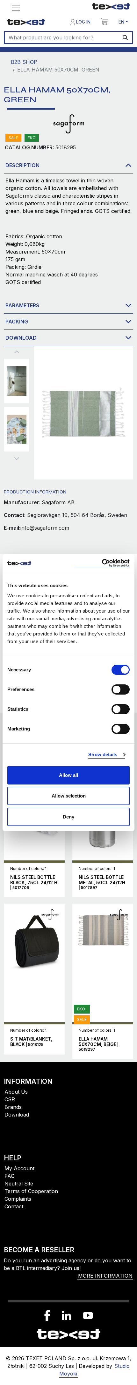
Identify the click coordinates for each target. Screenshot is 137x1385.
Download (21, 338)
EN (121, 21)
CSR (9, 1099)
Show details (102, 754)
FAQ (9, 1176)
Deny (68, 816)
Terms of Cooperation (31, 1191)
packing (16, 321)
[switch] (121, 689)
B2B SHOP (24, 62)
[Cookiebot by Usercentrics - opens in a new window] (102, 563)
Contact (13, 1206)
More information (105, 1276)
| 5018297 (99, 1044)
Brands (13, 1107)
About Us (16, 1092)
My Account (19, 1168)
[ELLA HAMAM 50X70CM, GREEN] (16, 381)
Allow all (68, 775)
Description (22, 165)
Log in (82, 21)
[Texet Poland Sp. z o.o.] (68, 1333)
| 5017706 (33, 882)
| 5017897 (102, 882)
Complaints (17, 1199)
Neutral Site (18, 1183)
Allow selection (69, 795)
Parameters (22, 305)
